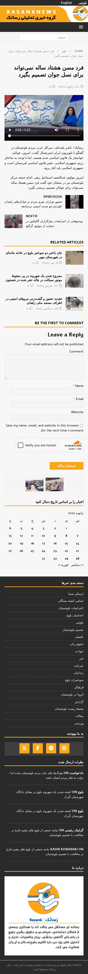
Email (79, 399)
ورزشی (78, 723)
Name (78, 386)
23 (55, 551)
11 (32, 535)
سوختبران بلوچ (74, 680)
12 (21, 535)
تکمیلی (79, 637)
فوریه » (63, 565)
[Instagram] (64, 748)
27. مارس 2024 (47, 285)
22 (66, 551)
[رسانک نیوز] (44, 19)
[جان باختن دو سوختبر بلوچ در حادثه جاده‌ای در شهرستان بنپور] (74, 257)
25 (32, 551)
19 (21, 543)
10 (43, 535)
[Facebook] (38, 748)
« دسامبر (77, 565)
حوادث (79, 651)
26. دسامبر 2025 (47, 308)
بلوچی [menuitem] (83, 3)
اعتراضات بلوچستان (70, 608)
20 (10, 543)
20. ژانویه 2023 (68, 86)
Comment (76, 351)
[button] (82, 26)
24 (43, 551)
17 (43, 543)
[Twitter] (24, 748)
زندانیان (78, 673)
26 (21, 551)
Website (77, 412)
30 (55, 558)
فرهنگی (78, 687)
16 (55, 543)
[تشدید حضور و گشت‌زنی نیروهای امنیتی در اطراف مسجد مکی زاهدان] (74, 303)
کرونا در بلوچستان (72, 695)
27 (10, 551)
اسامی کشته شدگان (70, 601)
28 (77, 558)
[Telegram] (51, 748)
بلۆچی (79, 623)
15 (66, 543)
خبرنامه (78, 666)
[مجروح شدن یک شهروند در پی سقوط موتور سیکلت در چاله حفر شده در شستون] (74, 281)
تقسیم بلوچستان (73, 630)
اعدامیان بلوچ (75, 615)
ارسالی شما (75, 594)
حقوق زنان (76, 644)
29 (66, 558)
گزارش (79, 702)
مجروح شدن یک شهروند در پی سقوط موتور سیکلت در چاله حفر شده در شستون (34, 278)
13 (10, 535)
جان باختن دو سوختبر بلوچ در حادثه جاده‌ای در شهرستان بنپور (34, 255)
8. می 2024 (50, 263)
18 (32, 543)
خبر (81, 659)
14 (77, 543)
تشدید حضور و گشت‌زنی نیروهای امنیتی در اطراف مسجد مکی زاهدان (34, 301)
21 (77, 551)
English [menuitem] (66, 3)
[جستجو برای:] (44, 37)
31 (43, 558)
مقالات (79, 716)
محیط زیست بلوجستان (69, 709)
